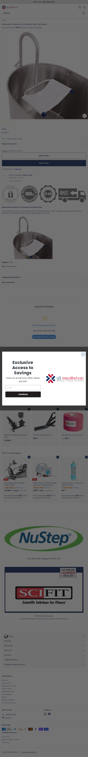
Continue (23, 394)
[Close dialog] (83, 354)
